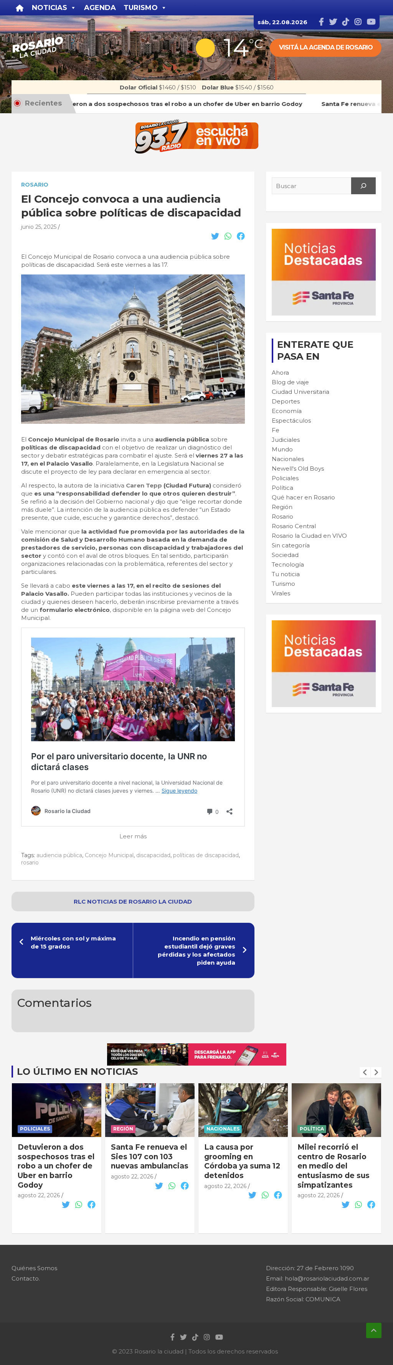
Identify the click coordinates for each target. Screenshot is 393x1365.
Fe (275, 430)
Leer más (133, 836)
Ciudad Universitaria (300, 391)
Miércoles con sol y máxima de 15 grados (73, 942)
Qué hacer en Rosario (303, 497)
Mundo (282, 449)
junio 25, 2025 (38, 226)
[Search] (363, 185)
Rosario (34, 184)
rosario (30, 862)
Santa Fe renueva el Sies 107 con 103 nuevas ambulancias (56, 1156)
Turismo (283, 583)
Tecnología (288, 564)
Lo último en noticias (77, 1071)
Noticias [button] (49, 7)
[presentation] (365, 1072)
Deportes (286, 401)
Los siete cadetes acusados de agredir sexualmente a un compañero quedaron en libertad (332, 1175)
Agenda (100, 7)
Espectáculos (291, 420)
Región (282, 507)
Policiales (285, 478)
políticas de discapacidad (206, 855)
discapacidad (153, 855)
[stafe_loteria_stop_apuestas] (196, 1047)
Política (282, 487)
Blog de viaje (290, 382)
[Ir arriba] (373, 1330)
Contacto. (26, 1278)
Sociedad (285, 555)
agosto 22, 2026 (39, 1176)
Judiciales (286, 439)
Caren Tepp (144, 485)
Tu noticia (286, 574)
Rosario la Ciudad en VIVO (309, 535)
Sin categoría (291, 545)
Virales (281, 593)
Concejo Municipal (109, 855)
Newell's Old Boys (298, 468)
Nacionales (288, 459)
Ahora (280, 372)
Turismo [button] (141, 7)
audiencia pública (59, 855)
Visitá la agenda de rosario (326, 47)
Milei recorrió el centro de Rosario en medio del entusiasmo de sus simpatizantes (240, 1166)
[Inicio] (20, 7)
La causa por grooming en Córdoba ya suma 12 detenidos (149, 1161)
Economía (287, 411)
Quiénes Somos (34, 1268)
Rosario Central (294, 526)
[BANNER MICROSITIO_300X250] (324, 232)
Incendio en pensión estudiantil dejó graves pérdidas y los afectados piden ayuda (196, 950)
